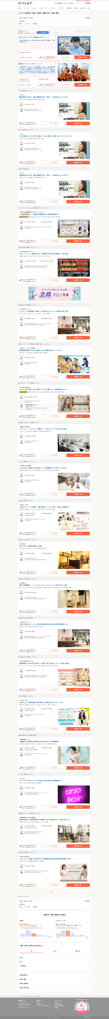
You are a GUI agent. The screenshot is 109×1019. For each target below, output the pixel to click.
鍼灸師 (75, 8)
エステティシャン (44, 8)
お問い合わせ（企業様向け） (43, 1005)
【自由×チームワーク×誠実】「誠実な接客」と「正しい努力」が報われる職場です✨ (45, 507)
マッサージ (61, 8)
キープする (66, 57)
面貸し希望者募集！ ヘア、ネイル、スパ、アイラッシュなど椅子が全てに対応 (43, 585)
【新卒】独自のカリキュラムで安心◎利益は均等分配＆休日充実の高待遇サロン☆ (44, 624)
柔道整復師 (69, 8)
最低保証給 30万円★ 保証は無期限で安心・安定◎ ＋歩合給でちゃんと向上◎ (43, 175)
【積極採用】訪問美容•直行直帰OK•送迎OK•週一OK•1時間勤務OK (39, 741)
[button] (54, 104)
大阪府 (28, 996)
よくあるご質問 (21, 1002)
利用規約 (56, 1002)
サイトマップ (57, 1009)
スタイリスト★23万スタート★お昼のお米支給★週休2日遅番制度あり (40, 780)
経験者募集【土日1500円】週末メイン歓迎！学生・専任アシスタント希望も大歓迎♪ (44, 663)
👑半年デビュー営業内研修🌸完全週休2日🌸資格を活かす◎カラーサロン (41, 702)
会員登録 (88, 3)
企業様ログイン (87, 0)
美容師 (19, 8)
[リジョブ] (25, 3)
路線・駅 (78, 951)
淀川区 (35, 996)
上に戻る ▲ (87, 1017)
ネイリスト (34, 8)
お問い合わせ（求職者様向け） (25, 1004)
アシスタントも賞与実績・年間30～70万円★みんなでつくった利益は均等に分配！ (44, 311)
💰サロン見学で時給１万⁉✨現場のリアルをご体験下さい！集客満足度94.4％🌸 (43, 389)
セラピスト (53, 8)
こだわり (54, 951)
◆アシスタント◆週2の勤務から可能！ (31, 546)
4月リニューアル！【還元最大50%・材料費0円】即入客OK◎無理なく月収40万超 (43, 253)
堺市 (21, 961)
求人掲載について (79, 0)
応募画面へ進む (82, 57)
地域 (31, 951)
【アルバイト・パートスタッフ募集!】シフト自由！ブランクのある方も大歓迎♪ (43, 429)
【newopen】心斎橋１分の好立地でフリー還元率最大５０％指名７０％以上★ (42, 468)
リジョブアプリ (21, 1005)
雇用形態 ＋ (35, 23)
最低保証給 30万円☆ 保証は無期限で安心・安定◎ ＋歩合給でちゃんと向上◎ (43, 97)
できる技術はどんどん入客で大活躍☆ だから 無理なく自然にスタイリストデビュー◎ (45, 136)
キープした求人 (69, 3)
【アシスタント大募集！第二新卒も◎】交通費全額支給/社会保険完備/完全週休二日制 (45, 858)
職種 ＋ (21, 23)
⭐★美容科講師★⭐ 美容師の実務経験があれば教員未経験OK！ (39, 214)
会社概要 (56, 1007)
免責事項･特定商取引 (59, 1005)
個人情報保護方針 (58, 1004)
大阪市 (21, 957)
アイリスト (26, 8)
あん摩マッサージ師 (84, 8)
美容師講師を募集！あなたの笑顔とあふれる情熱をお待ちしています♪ (40, 350)
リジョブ (19, 996)
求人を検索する (59, 3)
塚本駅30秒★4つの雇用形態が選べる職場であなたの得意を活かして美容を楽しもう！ (45, 819)
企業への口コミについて (24, 1007)
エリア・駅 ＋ (28, 23)
